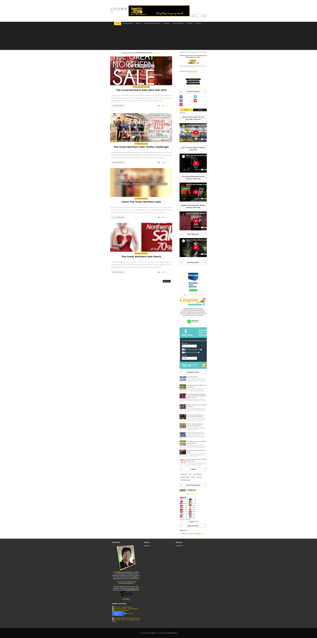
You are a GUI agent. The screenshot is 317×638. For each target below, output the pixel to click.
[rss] (125, 599)
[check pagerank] (193, 493)
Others (189, 23)
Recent (186, 109)
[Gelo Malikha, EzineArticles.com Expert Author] (125, 618)
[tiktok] (111, 12)
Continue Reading (117, 105)
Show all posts (157, 53)
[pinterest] (125, 8)
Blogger (202, 533)
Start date (184, 355)
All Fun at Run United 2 (192, 376)
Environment (127, 23)
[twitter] (118, 8)
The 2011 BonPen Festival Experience (195, 433)
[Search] (204, 16)
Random (200, 109)
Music (190, 474)
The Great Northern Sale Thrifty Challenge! (141, 146)
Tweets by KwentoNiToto (193, 87)
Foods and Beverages (152, 23)
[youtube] (115, 8)
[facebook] (111, 8)
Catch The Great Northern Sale (141, 201)
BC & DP (198, 23)
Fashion (166, 23)
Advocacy (199, 477)
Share (165, 105)
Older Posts (167, 281)
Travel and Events (141, 143)
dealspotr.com (193, 324)
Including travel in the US (193, 349)
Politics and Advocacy (185, 480)
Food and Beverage (184, 477)
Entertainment (178, 23)
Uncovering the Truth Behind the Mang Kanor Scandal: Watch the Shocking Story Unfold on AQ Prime (196, 396)
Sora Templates (151, 633)
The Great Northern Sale (141, 87)
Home (118, 23)
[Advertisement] (158, 37)
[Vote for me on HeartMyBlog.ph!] (193, 295)
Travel (138, 23)
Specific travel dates (191, 352)
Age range (184, 343)
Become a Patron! (193, 72)
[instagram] (122, 8)
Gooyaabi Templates (171, 633)
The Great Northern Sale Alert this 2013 (141, 90)
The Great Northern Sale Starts (141, 256)
